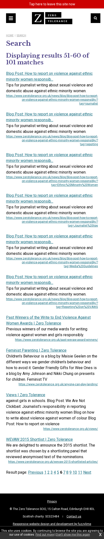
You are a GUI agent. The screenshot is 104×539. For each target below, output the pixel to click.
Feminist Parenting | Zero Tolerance (36, 350)
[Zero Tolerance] (52, 18)
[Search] (95, 18)
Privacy (52, 501)
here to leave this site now (52, 4)
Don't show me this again (73, 534)
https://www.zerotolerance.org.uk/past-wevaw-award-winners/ (56, 340)
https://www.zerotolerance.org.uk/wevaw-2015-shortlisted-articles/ (53, 461)
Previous (35, 472)
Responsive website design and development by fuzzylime (52, 524)
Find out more (45, 534)
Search (21, 35)
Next (87, 472)
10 (75, 472)
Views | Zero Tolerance (25, 395)
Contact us (74, 516)
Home (10, 35)
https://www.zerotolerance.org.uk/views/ (70, 429)
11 (80, 472)
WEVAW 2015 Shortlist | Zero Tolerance (39, 439)
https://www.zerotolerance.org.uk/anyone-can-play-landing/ (58, 384)
